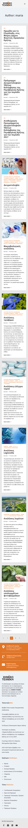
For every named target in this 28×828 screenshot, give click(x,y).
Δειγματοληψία (11, 185)
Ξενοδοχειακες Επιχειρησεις (15, 179)
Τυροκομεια (13, 182)
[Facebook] (4, 825)
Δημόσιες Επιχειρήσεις (10, 800)
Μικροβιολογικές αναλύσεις (12, 247)
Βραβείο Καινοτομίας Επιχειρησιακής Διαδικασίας (13, 709)
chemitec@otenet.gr (11, 667)
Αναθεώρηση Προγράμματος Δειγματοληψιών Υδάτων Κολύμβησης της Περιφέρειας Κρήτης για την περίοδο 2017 (14, 129)
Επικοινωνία (7, 779)
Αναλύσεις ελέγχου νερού (13, 387)
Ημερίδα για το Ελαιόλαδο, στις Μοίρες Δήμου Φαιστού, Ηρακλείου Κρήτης (14, 35)
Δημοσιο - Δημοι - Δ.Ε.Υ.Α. (16, 178)
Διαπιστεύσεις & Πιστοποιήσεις (13, 771)
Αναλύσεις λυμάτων (14, 518)
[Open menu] (24, 4)
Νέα (5, 776)
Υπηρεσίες (7, 774)
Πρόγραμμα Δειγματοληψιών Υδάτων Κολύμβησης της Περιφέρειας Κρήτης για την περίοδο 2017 (14, 87)
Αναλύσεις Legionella (9, 452)
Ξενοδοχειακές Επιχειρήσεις (12, 790)
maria (6, 43)
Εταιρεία (6, 766)
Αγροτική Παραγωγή (10, 793)
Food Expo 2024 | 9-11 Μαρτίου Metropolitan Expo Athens (11, 742)
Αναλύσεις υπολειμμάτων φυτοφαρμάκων (12, 593)
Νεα (5, 28)
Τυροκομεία (7, 803)
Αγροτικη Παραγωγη (8, 176)
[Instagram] (8, 825)
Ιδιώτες (6, 805)
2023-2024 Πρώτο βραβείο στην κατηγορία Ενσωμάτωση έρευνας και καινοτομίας (12, 750)
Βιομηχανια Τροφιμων (9, 514)
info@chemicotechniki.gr (12, 665)
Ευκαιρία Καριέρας (9, 769)
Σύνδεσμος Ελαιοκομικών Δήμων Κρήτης (14, 725)
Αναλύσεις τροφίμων (9, 319)
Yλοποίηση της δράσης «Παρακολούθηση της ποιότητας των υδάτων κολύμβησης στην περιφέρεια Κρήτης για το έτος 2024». (13, 733)
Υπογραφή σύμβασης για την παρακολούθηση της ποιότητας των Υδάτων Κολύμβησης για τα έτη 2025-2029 (13, 717)
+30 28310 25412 (10, 657)
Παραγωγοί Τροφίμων (10, 808)
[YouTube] (17, 825)
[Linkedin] (12, 825)
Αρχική (6, 763)
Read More (7, 69)
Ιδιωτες (5, 179)
